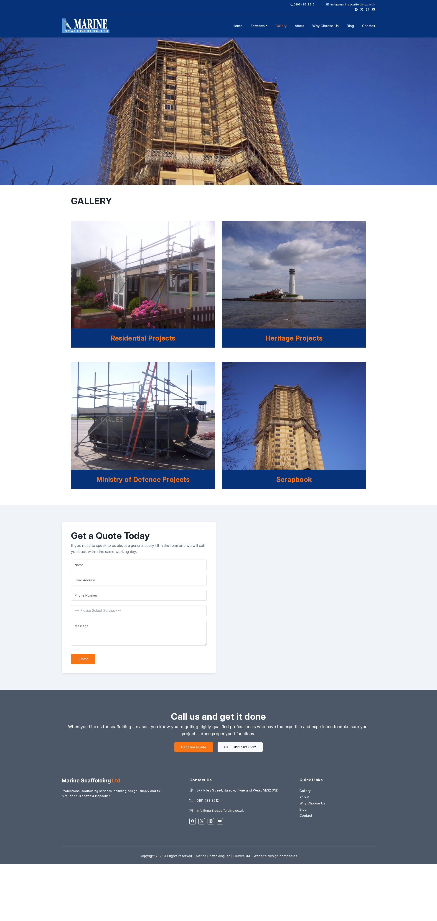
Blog (350, 26)
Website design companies (275, 856)
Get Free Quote (193, 747)
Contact (368, 26)
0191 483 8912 (304, 4)
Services (257, 26)
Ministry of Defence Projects (143, 479)
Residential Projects (143, 338)
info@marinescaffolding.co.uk (352, 4)
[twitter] (201, 821)
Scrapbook (294, 479)
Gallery (281, 26)
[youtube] (220, 821)
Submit (83, 659)
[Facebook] (192, 821)
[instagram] (211, 821)
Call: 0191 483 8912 (240, 747)
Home (237, 26)
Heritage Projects (294, 338)
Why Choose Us (325, 26)
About (300, 26)
